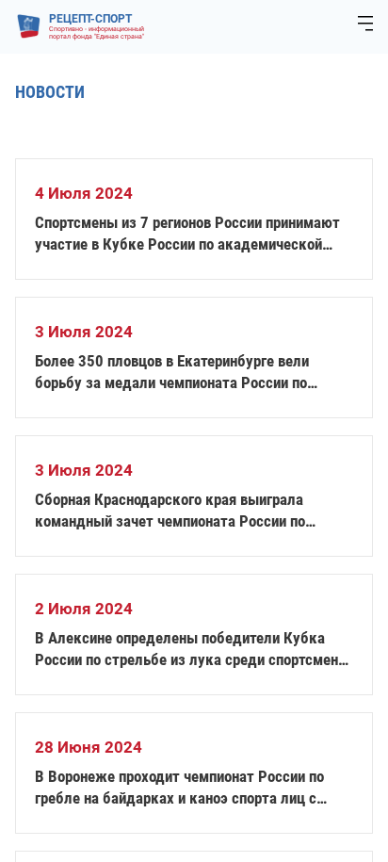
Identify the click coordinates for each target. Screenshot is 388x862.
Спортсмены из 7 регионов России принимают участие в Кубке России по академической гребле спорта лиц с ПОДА (187, 234)
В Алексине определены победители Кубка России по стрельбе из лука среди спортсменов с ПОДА (194, 649)
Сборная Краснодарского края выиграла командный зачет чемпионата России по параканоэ (170, 511)
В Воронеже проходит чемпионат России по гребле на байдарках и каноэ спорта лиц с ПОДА (179, 788)
